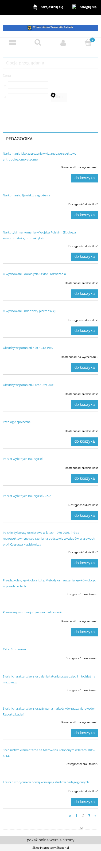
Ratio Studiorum (14, 649)
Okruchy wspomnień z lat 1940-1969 (28, 348)
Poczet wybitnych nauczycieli (23, 459)
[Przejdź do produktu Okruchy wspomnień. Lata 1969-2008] (22, 392)
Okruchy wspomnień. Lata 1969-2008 (28, 385)
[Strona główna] (50, 26)
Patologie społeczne (17, 422)
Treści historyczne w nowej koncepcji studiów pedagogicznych (46, 782)
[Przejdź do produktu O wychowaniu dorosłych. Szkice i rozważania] (22, 281)
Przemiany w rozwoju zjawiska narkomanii (32, 612)
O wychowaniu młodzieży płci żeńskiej (29, 311)
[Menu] (12, 43)
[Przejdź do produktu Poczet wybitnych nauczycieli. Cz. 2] (22, 503)
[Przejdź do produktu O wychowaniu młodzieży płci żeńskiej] (22, 318)
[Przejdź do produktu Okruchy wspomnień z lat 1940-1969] (22, 355)
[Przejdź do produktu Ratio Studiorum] (22, 656)
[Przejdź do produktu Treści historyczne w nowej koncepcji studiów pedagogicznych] (22, 789)
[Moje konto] (63, 43)
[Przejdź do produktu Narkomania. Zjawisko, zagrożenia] (22, 203)
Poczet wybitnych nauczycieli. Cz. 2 (27, 496)
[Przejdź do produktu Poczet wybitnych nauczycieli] (22, 466)
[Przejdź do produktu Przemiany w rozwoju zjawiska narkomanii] (22, 619)
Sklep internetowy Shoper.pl (50, 848)
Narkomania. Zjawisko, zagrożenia (26, 195)
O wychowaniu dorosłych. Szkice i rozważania (34, 274)
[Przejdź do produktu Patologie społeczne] (22, 429)
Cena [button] (7, 75)
